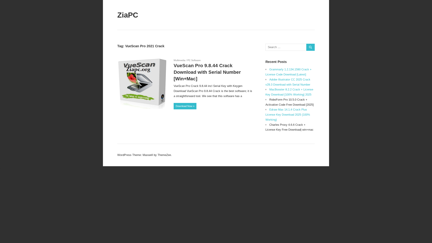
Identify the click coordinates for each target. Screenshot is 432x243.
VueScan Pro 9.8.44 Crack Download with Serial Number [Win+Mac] (207, 72)
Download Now (184, 106)
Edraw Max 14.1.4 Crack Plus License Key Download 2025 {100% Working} (287, 114)
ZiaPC (127, 15)
